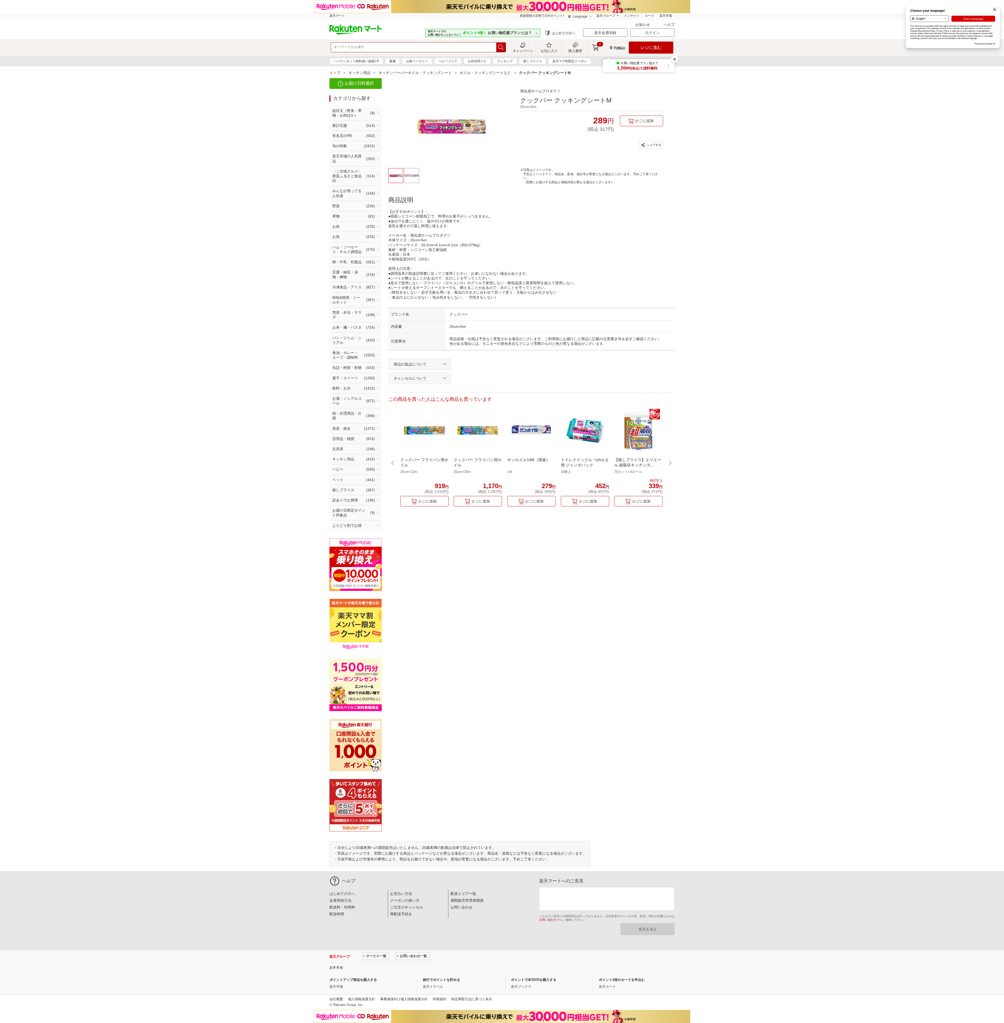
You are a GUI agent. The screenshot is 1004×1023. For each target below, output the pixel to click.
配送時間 (336, 914)
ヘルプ (669, 24)
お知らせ (643, 24)
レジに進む (651, 47)
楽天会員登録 (605, 33)
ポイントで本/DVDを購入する (533, 980)
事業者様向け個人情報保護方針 (404, 999)
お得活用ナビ (477, 61)
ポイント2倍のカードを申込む (622, 980)
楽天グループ (605, 16)
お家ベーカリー (417, 61)
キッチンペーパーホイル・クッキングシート (415, 73)
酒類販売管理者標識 (466, 900)
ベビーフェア (447, 61)
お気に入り (549, 51)
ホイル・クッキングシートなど (485, 73)
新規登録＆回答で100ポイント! (542, 16)
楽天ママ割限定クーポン (569, 61)
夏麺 (392, 61)
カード (649, 16)
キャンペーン (523, 51)
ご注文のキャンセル (406, 907)
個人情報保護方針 (361, 999)
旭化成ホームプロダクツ (540, 91)
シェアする (653, 144)
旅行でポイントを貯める (441, 980)
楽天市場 (665, 16)
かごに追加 (644, 121)
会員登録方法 (340, 900)
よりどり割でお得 (347, 525)
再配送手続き (401, 914)
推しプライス (532, 61)
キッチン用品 (359, 73)
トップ (334, 73)
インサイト (632, 16)
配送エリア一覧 (463, 893)
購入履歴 (575, 51)
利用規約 (439, 999)
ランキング (505, 61)
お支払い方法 (401, 893)
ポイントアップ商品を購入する (353, 980)
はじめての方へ (563, 33)
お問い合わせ (461, 907)
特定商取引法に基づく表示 (471, 999)
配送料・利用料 (342, 907)
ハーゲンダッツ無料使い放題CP (356, 61)
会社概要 (336, 999)
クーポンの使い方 (404, 900)
